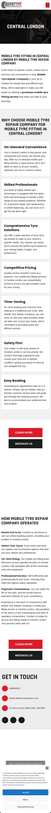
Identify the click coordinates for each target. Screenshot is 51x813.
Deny (25, 799)
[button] (47, 768)
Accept (25, 792)
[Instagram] (21, 720)
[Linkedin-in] (13, 720)
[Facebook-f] (5, 720)
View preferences (25, 807)
